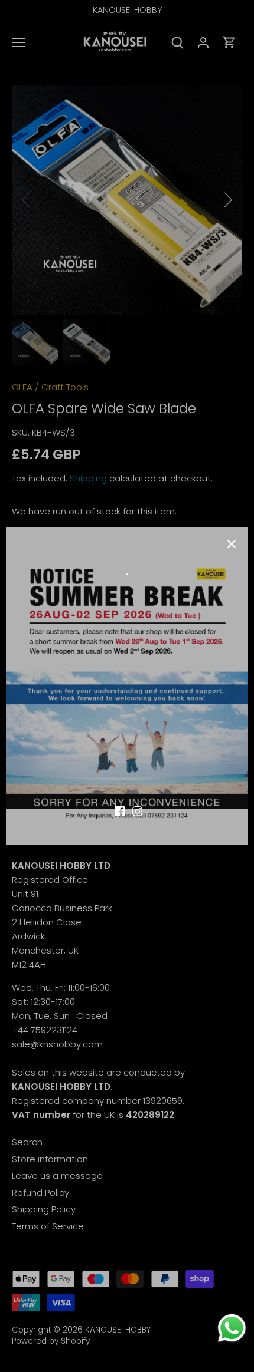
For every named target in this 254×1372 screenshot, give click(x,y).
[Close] (232, 544)
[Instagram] (137, 810)
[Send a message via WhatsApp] (232, 1328)
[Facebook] (120, 810)
